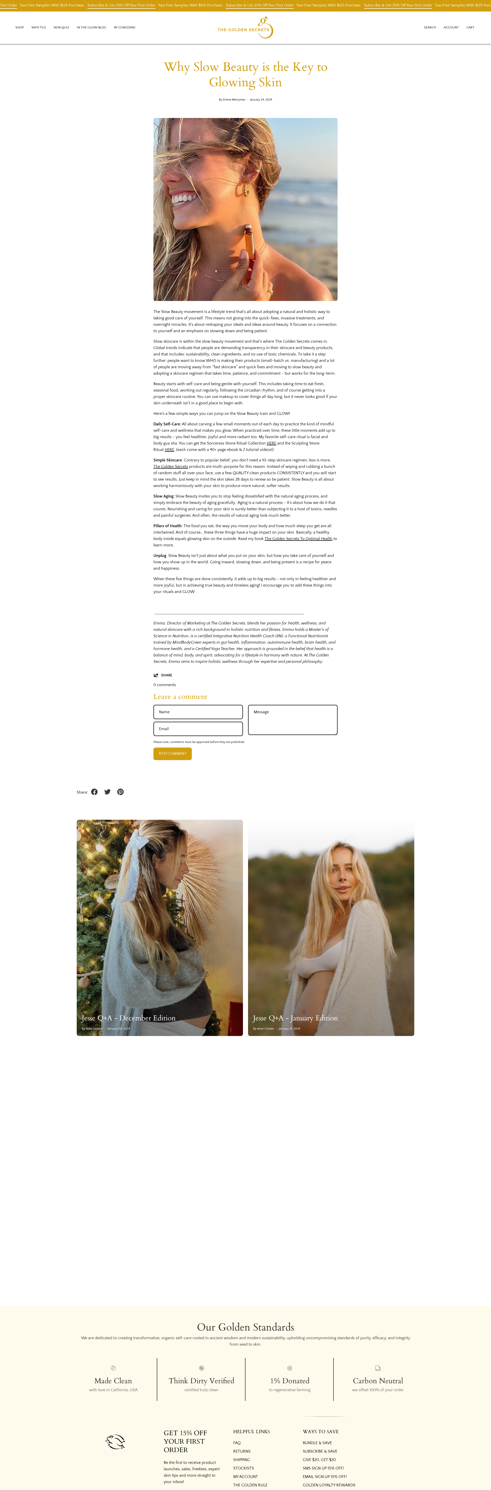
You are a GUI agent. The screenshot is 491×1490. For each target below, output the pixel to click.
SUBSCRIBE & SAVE (320, 1451)
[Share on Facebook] (94, 792)
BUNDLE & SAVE (317, 1443)
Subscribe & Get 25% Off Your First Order (89, 5)
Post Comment (172, 754)
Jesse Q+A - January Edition (295, 1018)
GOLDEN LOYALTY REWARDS (329, 1485)
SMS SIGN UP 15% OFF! (323, 1468)
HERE (271, 443)
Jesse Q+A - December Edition (129, 1018)
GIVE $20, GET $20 (319, 1459)
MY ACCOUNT (245, 1476)
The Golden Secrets (170, 466)
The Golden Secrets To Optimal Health (298, 538)
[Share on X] (107, 792)
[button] (39, 28)
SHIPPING (241, 1459)
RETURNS (242, 1451)
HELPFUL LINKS (251, 1432)
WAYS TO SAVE (321, 1432)
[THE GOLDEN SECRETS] (245, 27)
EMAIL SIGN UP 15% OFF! (325, 1476)
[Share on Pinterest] (120, 792)
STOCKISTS (243, 1468)
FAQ (237, 1443)
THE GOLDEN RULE (250, 1485)
